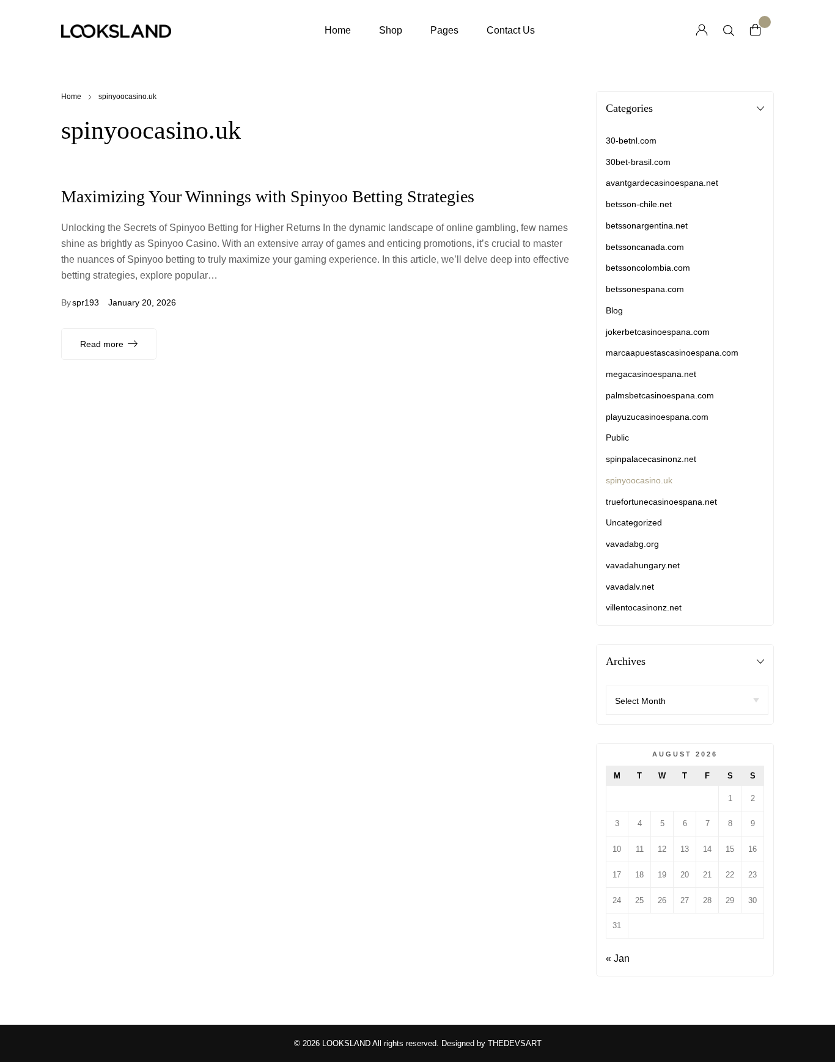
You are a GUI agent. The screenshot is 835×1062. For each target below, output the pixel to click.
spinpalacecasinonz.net (651, 459)
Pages (444, 30)
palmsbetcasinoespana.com (660, 395)
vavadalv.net (630, 586)
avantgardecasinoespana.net (662, 183)
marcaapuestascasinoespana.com (672, 352)
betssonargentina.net (647, 225)
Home (338, 30)
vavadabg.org (632, 544)
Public (617, 437)
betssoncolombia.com (648, 268)
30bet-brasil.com (638, 162)
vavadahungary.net (643, 565)
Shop (390, 30)
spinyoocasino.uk (639, 480)
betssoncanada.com (645, 247)
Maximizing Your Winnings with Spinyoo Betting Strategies (267, 196)
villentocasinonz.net (644, 607)
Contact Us (511, 30)
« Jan (618, 958)
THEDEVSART (515, 1043)
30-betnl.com (631, 140)
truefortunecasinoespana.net (661, 502)
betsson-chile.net (639, 204)
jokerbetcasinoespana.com (658, 332)
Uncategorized (634, 522)
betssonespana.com (645, 289)
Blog (614, 310)
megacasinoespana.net (651, 374)
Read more (101, 344)
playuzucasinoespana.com (657, 417)
